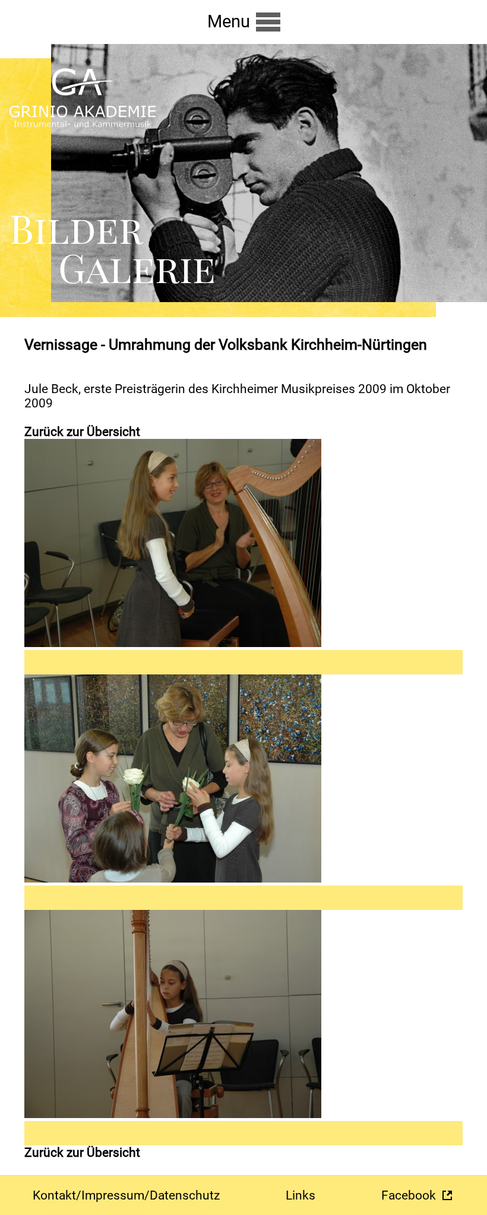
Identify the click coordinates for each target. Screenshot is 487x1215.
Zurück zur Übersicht (82, 432)
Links (300, 1195)
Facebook (408, 1195)
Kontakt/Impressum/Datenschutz (126, 1195)
